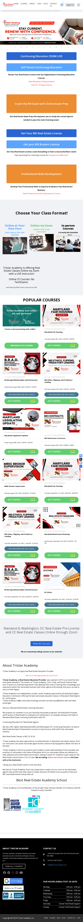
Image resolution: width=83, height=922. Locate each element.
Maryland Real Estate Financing (57, 534)
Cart (78, 918)
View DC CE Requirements (41, 85)
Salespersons (54, 155)
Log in (69, 5)
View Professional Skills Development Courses (41, 193)
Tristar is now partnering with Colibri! (19, 329)
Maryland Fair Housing (53, 332)
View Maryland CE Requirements (41, 81)
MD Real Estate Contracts (54, 438)
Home (16, 4)
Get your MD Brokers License (41, 144)
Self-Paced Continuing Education (41, 67)
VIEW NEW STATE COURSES (21, 345)
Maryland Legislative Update (16, 435)
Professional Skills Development (41, 174)
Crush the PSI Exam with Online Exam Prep (41, 103)
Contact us (71, 918)
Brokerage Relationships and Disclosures (21, 380)
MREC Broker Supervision (14, 486)
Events (32, 4)
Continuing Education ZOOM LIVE (41, 56)
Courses (24, 4)
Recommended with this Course (21, 394)
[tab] (15, 47)
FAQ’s (39, 4)
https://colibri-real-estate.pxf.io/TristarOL (15, 240)
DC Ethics (48, 592)
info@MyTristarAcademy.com (57, 865)
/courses (41, 238)
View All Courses (41, 643)
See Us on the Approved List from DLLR (42, 675)
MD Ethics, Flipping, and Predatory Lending (58, 381)
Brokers (65, 155)
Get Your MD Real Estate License (41, 133)
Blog (46, 4)
